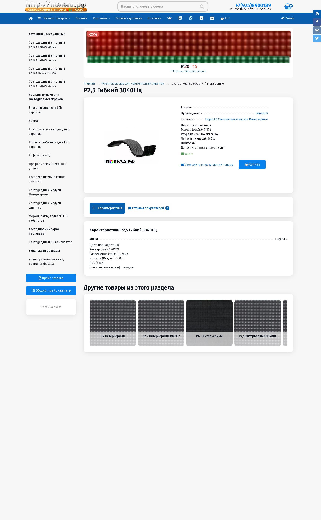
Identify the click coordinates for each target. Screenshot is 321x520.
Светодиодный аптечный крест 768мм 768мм (47, 71)
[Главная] (30, 18)
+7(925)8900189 (253, 5)
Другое (34, 121)
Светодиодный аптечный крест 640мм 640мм (47, 58)
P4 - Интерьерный (209, 336)
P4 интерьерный (113, 336)
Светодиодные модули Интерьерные (197, 83)
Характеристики (109, 208)
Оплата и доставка (129, 18)
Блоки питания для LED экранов (45, 110)
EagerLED (262, 113)
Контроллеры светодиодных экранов (49, 132)
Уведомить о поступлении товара (208, 164)
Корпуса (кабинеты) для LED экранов (49, 145)
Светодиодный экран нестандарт (44, 231)
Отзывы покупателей (149, 208)
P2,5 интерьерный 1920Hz (161, 336)
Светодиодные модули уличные (45, 205)
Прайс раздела (52, 278)
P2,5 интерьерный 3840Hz (257, 336)
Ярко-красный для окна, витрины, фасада (46, 261)
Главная (81, 18)
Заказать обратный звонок (250, 9)
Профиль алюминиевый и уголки (47, 166)
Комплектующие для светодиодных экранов (133, 83)
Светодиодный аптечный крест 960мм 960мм (47, 84)
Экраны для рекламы (44, 250)
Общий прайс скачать (53, 290)
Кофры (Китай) (39, 155)
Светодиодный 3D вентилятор (50, 242)
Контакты (154, 18)
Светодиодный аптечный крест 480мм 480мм (47, 45)
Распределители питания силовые (47, 179)
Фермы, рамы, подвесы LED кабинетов (48, 218)
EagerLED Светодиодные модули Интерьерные (236, 119)
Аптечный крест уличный (47, 34)
